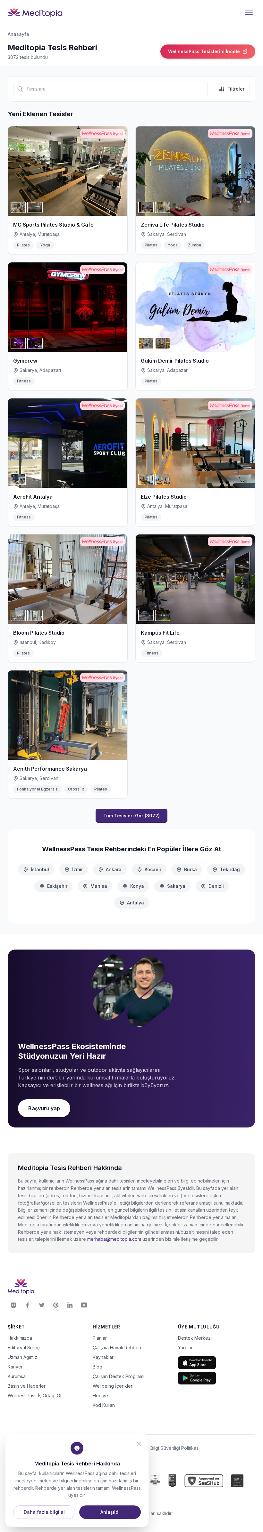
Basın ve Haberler (27, 1386)
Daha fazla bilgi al (44, 1512)
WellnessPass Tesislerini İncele (204, 51)
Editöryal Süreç (24, 1347)
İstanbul (40, 869)
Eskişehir (57, 886)
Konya (137, 886)
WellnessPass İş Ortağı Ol (34, 1395)
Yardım (185, 1347)
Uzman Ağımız (22, 1357)
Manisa (98, 886)
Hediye (100, 1395)
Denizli (216, 886)
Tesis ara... (37, 89)
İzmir (77, 869)
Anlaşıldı (110, 1512)
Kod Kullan (104, 1405)
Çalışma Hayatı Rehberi (117, 1347)
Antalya (135, 902)
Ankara (114, 869)
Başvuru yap (44, 1108)
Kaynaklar (103, 1357)
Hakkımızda (20, 1338)
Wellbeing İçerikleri (113, 1386)
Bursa (190, 869)
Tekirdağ (230, 869)
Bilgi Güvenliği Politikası (174, 1448)
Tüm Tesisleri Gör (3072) (131, 815)
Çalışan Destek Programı (118, 1376)
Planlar (100, 1338)
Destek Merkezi (195, 1338)
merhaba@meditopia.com (114, 1239)
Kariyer (15, 1366)
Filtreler (235, 89)
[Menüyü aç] (248, 13)
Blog (97, 1366)
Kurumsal (17, 1376)
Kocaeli (153, 869)
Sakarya (176, 886)
